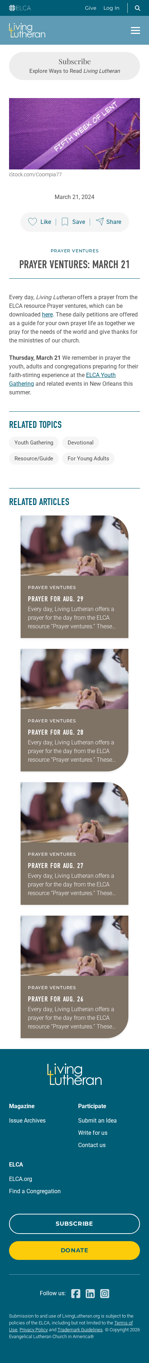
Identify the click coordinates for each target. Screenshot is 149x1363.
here (47, 314)
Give (90, 8)
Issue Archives (27, 1120)
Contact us (92, 1145)
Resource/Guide (33, 458)
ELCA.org (20, 1179)
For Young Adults (88, 458)
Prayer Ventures (75, 250)
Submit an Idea (97, 1120)
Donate (75, 1250)
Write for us (92, 1132)
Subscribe (74, 1223)
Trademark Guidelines (80, 1329)
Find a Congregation (35, 1191)
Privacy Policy (34, 1329)
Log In (111, 8)
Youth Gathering (33, 442)
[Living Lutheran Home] (27, 30)
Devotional (81, 442)
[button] (137, 8)
